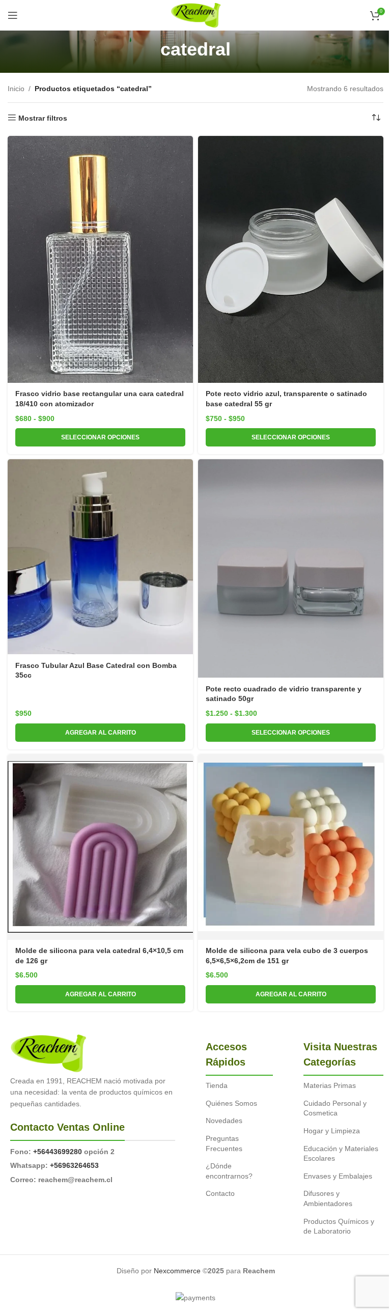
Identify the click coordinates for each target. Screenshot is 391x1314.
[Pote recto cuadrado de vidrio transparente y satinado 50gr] (290, 568)
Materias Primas (329, 1085)
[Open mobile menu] (13, 15)
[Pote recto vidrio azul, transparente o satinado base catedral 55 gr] (290, 259)
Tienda (217, 1085)
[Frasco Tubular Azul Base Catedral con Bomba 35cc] (100, 556)
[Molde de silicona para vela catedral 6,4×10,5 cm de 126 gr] (100, 847)
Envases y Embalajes (337, 1176)
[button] (100, 732)
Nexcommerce (177, 1271)
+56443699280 (57, 1152)
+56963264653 (74, 1165)
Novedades (224, 1120)
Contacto (220, 1193)
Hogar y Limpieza (331, 1131)
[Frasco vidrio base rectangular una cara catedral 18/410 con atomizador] (100, 259)
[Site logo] (196, 15)
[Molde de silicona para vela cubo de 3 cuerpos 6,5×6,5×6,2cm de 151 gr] (290, 847)
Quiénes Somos (231, 1103)
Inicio (16, 89)
